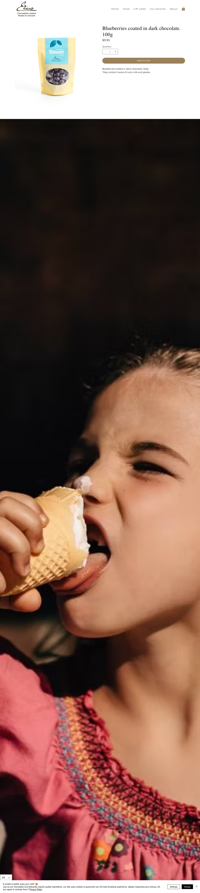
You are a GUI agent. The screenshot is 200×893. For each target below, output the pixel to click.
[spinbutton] (110, 51)
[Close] (196, 887)
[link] (183, 8)
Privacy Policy (35, 889)
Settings (173, 886)
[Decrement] (104, 51)
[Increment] (116, 51)
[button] (126, 9)
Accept (187, 886)
